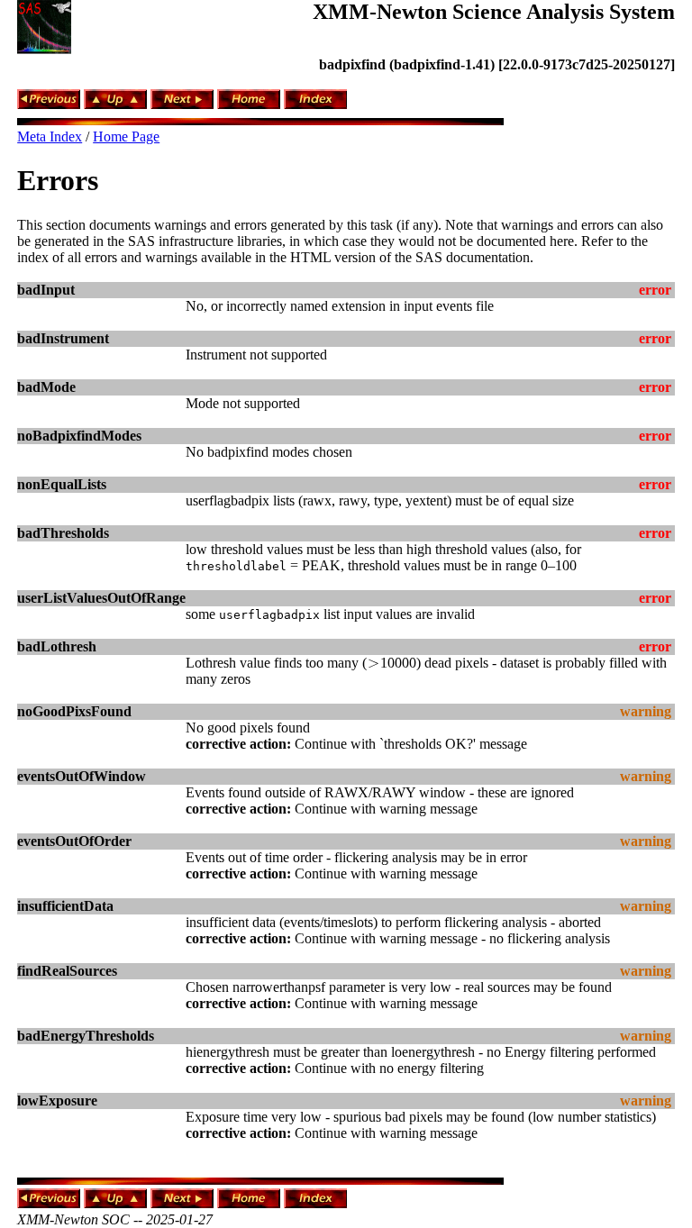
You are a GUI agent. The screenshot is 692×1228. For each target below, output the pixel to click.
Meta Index (49, 136)
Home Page (126, 136)
